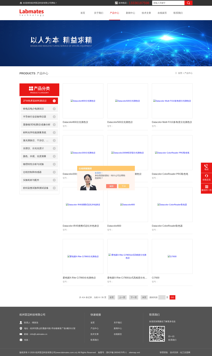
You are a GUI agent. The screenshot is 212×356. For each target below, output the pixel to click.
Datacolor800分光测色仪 (75, 122)
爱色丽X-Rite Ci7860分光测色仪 (79, 277)
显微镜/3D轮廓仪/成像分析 (36, 124)
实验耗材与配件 (31, 180)
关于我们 (98, 13)
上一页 (122, 297)
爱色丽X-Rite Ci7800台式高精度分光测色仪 (127, 277)
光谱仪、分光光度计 (33, 148)
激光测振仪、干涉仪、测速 (36, 140)
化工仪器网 (185, 352)
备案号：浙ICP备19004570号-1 (112, 352)
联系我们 (178, 13)
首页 (82, 13)
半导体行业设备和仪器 (34, 116)
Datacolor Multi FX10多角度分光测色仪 (172, 122)
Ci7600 (155, 277)
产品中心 (114, 13)
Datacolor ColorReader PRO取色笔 (170, 174)
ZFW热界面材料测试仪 (35, 101)
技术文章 (146, 13)
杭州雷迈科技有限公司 (41, 3)
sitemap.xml (134, 352)
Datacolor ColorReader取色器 (167, 226)
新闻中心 (130, 13)
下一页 (134, 297)
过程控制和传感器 (32, 172)
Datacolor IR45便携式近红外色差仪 (81, 226)
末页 (144, 297)
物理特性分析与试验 (33, 164)
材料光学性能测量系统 (34, 132)
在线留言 (162, 13)
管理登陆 (164, 352)
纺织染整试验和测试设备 (35, 188)
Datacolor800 (114, 226)
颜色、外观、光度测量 (34, 156)
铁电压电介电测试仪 (33, 108)
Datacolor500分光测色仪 (120, 122)
